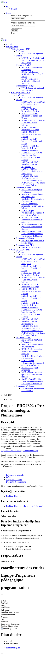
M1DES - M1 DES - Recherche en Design (30, 110)
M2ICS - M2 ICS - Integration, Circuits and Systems (31, 134)
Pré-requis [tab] (10, 477)
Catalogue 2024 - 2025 (20, 250)
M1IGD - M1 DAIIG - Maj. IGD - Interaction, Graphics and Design (32, 60)
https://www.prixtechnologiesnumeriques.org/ (19, 450)
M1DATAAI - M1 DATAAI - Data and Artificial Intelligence (33, 104)
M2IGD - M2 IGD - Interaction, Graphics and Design (31, 141)
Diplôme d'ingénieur (14, 496)
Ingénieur (20, 51)
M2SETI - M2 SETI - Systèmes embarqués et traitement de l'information (32, 178)
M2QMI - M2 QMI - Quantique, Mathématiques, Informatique (32, 171)
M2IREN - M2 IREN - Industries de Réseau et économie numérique (30, 148)
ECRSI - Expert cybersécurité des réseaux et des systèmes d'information (32, 212)
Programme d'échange (25, 86)
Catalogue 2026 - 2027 (20, 49)
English (14, 9)
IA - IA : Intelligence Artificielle (29, 368)
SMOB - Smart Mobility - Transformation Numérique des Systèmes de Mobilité (32, 233)
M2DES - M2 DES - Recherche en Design (30, 128)
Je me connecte (18, 18)
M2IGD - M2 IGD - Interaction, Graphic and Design (31, 298)
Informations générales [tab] (15, 475)
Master (19, 56)
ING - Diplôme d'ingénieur (32, 53)
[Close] (2, 594)
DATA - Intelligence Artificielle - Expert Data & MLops (32, 74)
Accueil (9, 44)
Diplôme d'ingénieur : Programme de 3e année (25, 506)
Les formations (12, 46)
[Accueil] (4, 2)
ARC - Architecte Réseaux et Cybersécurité (32, 195)
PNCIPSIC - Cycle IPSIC (31, 247)
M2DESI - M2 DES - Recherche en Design (30, 285)
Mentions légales (13, 648)
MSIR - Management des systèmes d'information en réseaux (31, 226)
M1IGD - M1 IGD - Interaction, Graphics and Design (31, 115)
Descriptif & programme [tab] (16, 482)
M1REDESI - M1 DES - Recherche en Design (31, 274)
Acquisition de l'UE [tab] (14, 479)
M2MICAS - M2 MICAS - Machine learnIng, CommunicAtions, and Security (32, 156)
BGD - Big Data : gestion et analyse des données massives (32, 351)
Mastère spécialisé (23, 65)
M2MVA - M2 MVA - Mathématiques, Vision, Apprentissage (31, 164)
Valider (14, 31)
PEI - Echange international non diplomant (32, 89)
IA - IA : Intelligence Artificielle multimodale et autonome (31, 81)
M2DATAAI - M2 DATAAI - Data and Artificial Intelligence (33, 122)
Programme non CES (25, 245)
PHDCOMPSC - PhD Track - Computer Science (33, 184)
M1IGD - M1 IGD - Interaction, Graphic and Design (31, 268)
